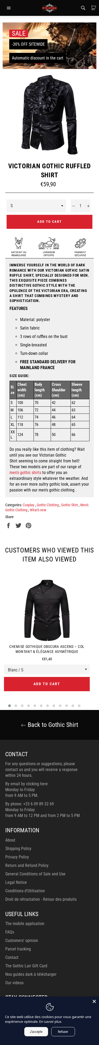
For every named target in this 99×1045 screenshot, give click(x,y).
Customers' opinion (21, 940)
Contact (11, 957)
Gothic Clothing (48, 505)
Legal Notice (16, 882)
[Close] (94, 1001)
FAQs (9, 932)
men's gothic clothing (56, 490)
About (10, 840)
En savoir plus (50, 1021)
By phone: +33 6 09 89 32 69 (29, 803)
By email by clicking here (26, 783)
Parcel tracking (18, 948)
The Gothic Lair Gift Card (26, 965)
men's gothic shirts (25, 472)
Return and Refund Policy (27, 865)
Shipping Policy (18, 848)
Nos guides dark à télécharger (30, 974)
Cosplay (29, 505)
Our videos (14, 982)
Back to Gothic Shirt (52, 724)
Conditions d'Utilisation (25, 890)
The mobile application (24, 923)
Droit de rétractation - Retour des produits (41, 899)
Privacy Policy (17, 857)
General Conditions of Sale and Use (35, 873)
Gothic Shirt (70, 505)
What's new (38, 510)
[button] (9, 705)
